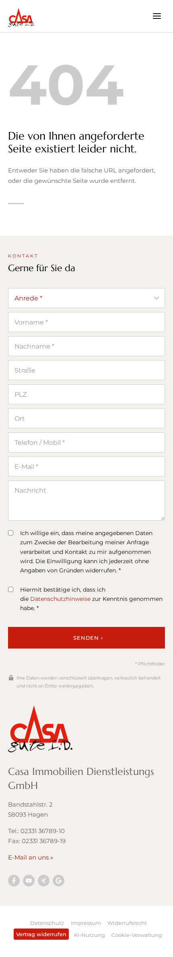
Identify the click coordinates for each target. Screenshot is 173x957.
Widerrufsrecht (127, 923)
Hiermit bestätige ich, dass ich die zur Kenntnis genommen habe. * (91, 598)
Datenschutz (47, 923)
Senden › (88, 638)
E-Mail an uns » (30, 857)
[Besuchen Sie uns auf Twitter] (58, 880)
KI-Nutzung (89, 935)
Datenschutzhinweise (60, 599)
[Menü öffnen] (156, 16)
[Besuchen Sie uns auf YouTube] (29, 880)
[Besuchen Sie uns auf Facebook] (14, 880)
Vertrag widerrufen (41, 934)
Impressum (86, 923)
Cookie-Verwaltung (136, 935)
